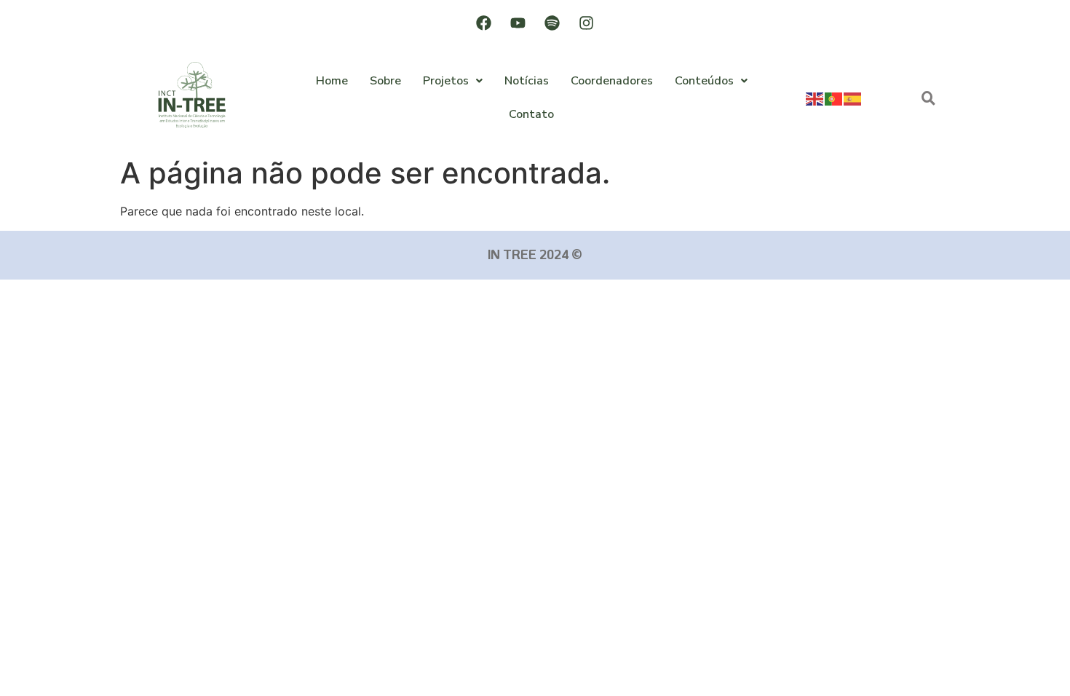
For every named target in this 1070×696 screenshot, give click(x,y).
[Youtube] (518, 22)
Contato (531, 114)
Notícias (526, 81)
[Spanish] (853, 97)
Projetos (446, 81)
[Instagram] (586, 22)
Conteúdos (704, 81)
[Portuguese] (834, 97)
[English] (815, 97)
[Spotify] (552, 22)
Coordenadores (612, 81)
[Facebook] (484, 22)
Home (332, 81)
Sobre (385, 81)
